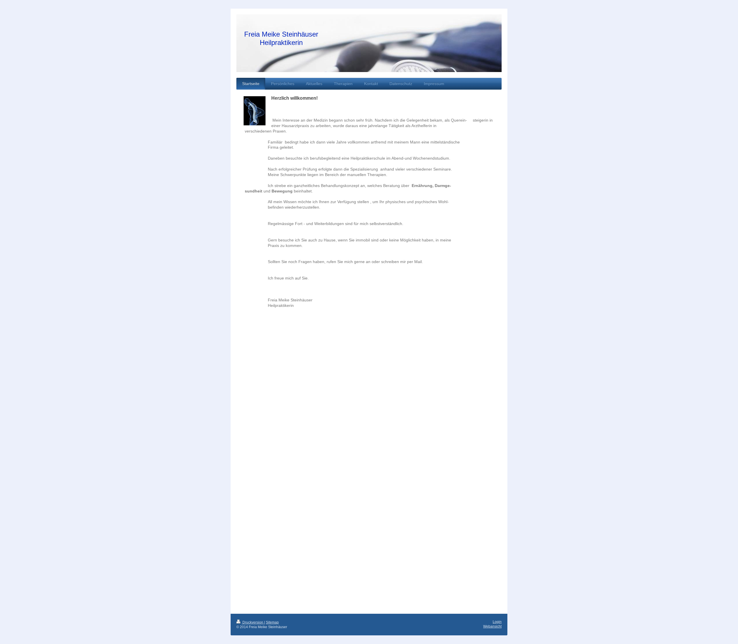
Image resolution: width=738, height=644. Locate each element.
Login (497, 622)
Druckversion (253, 622)
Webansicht (492, 626)
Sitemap (272, 622)
